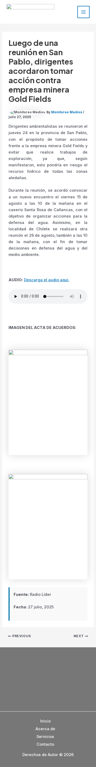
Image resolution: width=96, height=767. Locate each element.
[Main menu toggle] (83, 12)
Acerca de (45, 728)
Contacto (45, 744)
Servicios (45, 736)
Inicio (45, 721)
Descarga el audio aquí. (46, 280)
